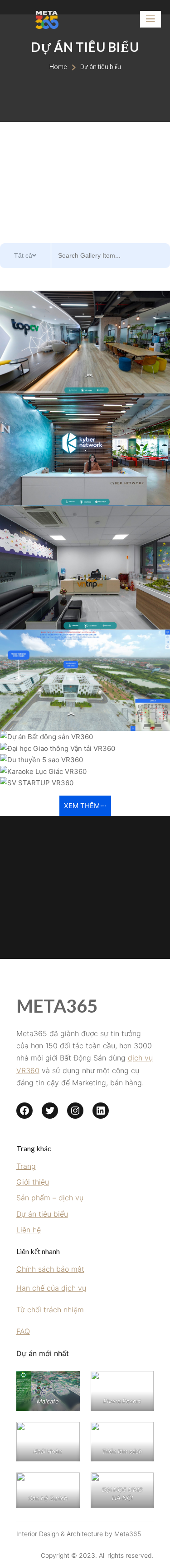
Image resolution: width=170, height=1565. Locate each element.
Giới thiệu (32, 1181)
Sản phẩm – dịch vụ (49, 1197)
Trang (26, 1166)
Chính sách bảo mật (50, 1268)
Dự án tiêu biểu (42, 1213)
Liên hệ (28, 1229)
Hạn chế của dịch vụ (51, 1287)
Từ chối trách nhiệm (50, 1309)
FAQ (23, 1331)
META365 (56, 1006)
